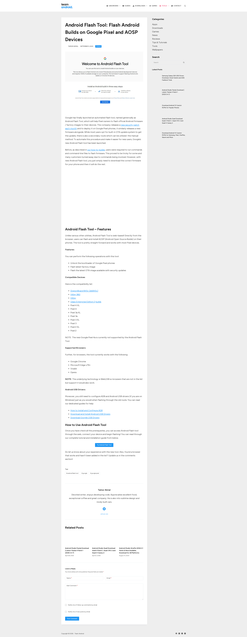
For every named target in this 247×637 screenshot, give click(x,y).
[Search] (185, 6)
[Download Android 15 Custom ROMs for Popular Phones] (156, 105)
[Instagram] (182, 633)
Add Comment (72, 586)
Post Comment (72, 618)
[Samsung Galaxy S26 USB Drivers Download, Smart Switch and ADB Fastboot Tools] (156, 76)
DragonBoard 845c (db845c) (84, 290)
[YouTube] (185, 633)
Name (69, 578)
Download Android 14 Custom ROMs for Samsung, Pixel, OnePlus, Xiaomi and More (173, 135)
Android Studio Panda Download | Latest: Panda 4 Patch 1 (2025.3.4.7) (77, 550)
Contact (177, 6)
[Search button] (184, 62)
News (155, 35)
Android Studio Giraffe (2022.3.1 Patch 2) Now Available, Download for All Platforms (131, 550)
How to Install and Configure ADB (86, 410)
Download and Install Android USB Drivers (90, 414)
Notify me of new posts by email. (79, 612)
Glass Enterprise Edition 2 (82, 301)
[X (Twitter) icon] (104, 508)
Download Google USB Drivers (84, 417)
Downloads (140, 6)
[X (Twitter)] (179, 633)
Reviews (156, 39)
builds (98, 301)
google (84, 473)
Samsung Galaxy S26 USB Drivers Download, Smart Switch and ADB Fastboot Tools (173, 78)
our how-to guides (96, 149)
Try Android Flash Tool (104, 445)
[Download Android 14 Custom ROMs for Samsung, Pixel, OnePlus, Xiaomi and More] (156, 134)
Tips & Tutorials (159, 42)
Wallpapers (157, 49)
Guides (127, 6)
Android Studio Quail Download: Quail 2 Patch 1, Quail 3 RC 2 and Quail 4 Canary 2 (103, 550)
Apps (154, 24)
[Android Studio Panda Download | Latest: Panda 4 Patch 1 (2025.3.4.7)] (77, 538)
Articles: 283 (104, 514)
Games (154, 6)
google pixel (94, 473)
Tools (164, 6)
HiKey (73, 298)
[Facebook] (176, 633)
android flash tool (72, 473)
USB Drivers (113, 6)
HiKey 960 (75, 294)
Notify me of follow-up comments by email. (82, 605)
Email (109, 578)
